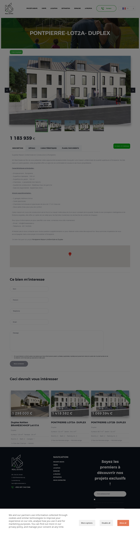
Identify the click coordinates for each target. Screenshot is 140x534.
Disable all (106, 523)
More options (87, 523)
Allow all (123, 523)
